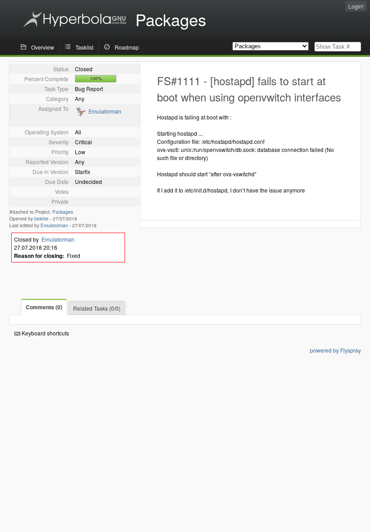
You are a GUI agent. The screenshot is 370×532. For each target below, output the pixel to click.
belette (41, 219)
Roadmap (127, 47)
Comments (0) (44, 307)
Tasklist (84, 47)
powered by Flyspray (335, 350)
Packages (62, 212)
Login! (356, 6)
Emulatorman (104, 111)
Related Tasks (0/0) (96, 308)
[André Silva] (80, 114)
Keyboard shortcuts (44, 333)
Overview (42, 47)
